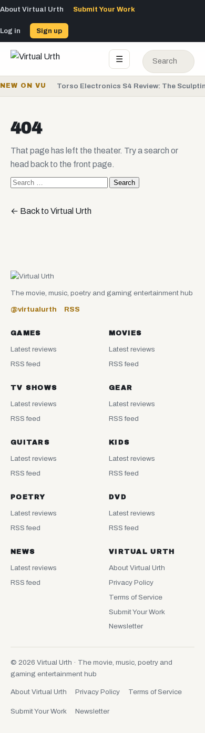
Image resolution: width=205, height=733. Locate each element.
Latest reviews (34, 349)
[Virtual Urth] (53, 59)
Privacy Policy (131, 582)
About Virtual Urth (32, 9)
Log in (10, 31)
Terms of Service (135, 597)
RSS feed (25, 364)
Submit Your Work (104, 9)
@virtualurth (34, 309)
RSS (72, 309)
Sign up (49, 31)
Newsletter (126, 626)
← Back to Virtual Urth (51, 211)
